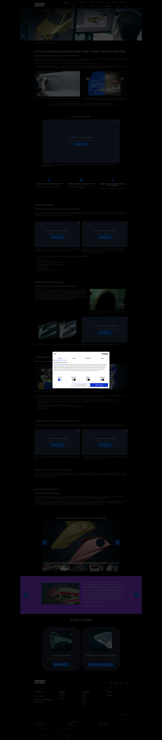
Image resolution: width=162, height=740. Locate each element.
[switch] (74, 380)
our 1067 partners (62, 364)
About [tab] (102, 358)
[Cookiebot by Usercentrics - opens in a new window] (102, 354)
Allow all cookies (99, 385)
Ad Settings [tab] (88, 358)
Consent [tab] (60, 358)
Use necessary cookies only (81, 385)
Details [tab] (73, 358)
